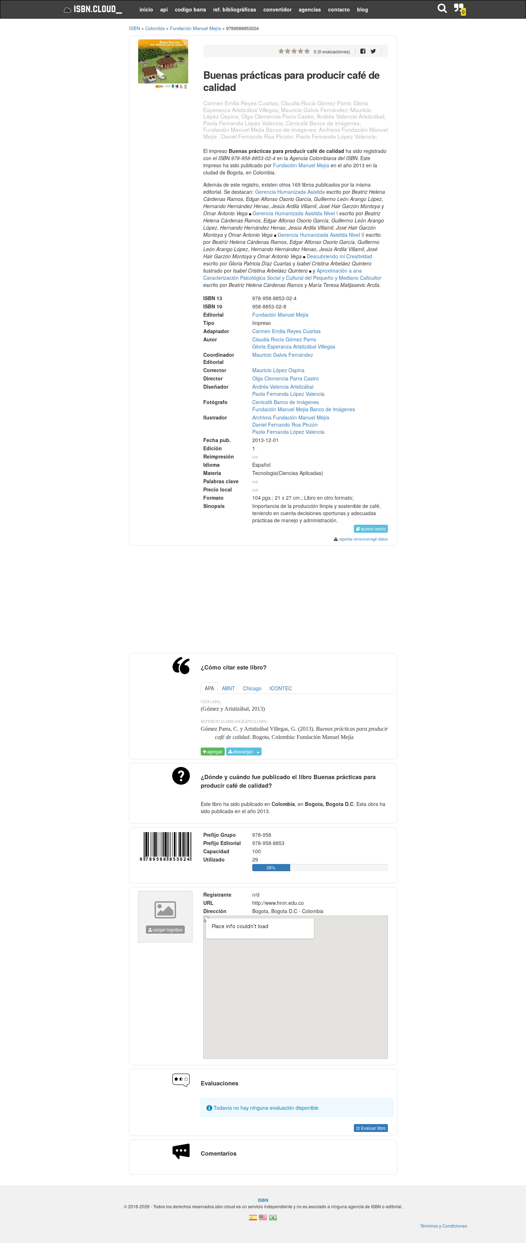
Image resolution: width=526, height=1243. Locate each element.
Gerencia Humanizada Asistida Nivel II (321, 234)
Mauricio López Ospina (278, 370)
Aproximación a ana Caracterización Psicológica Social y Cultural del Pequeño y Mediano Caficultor (292, 274)
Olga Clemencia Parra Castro (285, 378)
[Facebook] (363, 51)
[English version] (263, 1219)
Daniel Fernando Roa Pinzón (285, 424)
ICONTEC (280, 688)
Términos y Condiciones (443, 1226)
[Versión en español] (253, 1219)
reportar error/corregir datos (363, 539)
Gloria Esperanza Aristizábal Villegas (293, 346)
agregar (214, 751)
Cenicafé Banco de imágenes (285, 401)
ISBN (134, 28)
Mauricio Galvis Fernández (282, 354)
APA (209, 688)
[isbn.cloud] (92, 9)
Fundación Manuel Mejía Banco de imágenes (303, 409)
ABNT (228, 688)
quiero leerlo (373, 528)
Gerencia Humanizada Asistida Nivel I (295, 213)
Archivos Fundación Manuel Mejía (290, 417)
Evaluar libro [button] (373, 1128)
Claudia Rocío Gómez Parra (284, 339)
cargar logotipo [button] (167, 929)
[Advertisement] (88, 132)
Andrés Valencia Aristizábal (282, 386)
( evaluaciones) (332, 51)
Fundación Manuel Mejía (301, 165)
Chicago (252, 688)
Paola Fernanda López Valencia (288, 393)
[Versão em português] (273, 1219)
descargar (242, 751)
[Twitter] (373, 51)
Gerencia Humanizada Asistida (290, 191)
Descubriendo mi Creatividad (339, 256)
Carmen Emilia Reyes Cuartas (286, 331)
